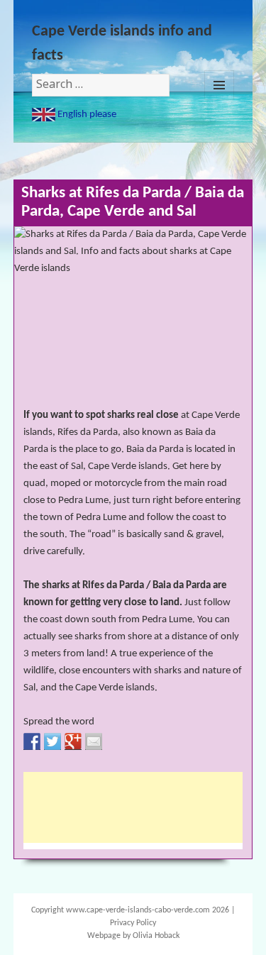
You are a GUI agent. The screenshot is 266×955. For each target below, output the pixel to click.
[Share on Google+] (73, 741)
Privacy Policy (133, 923)
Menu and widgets (219, 85)
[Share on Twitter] (52, 741)
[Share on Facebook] (31, 741)
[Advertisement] (136, 807)
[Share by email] (93, 741)
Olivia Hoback (156, 936)
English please (85, 114)
